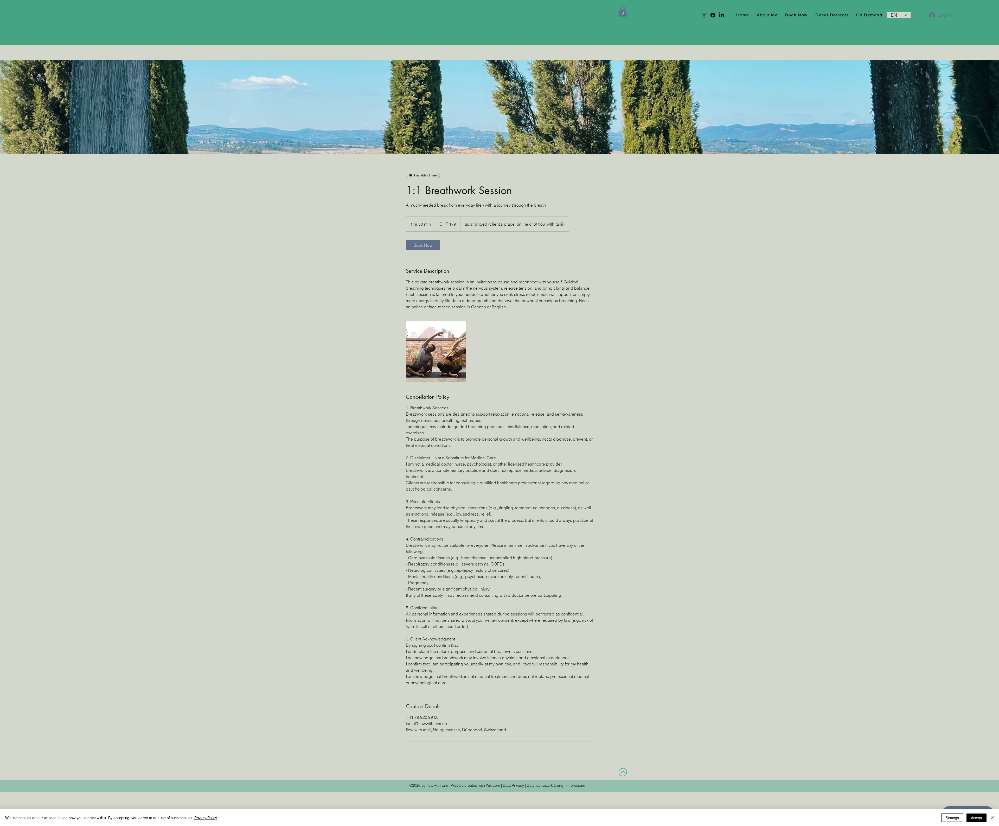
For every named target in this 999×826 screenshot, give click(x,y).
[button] (622, 11)
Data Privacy (513, 785)
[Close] (993, 818)
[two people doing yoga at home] (436, 351)
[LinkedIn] (722, 15)
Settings (952, 817)
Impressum (575, 785)
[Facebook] (713, 15)
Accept (976, 817)
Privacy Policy (205, 817)
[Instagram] (704, 15)
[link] (423, 245)
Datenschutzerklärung (545, 785)
